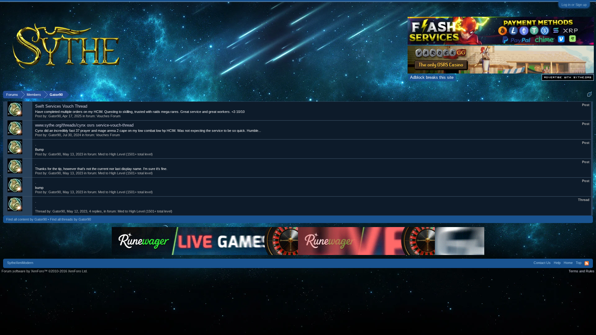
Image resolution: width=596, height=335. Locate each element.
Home (568, 263)
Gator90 (54, 116)
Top (578, 263)
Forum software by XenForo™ (45, 271)
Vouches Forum (108, 116)
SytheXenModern (20, 263)
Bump (39, 149)
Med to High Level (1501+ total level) (125, 154)
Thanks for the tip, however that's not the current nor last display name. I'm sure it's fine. (101, 169)
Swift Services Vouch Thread (61, 106)
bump (39, 188)
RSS (587, 263)
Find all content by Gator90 (26, 219)
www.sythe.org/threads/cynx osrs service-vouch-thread (84, 125)
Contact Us (542, 263)
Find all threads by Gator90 (70, 219)
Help (557, 263)
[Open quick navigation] (589, 94)
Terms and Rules (581, 271)
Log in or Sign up (574, 5)
